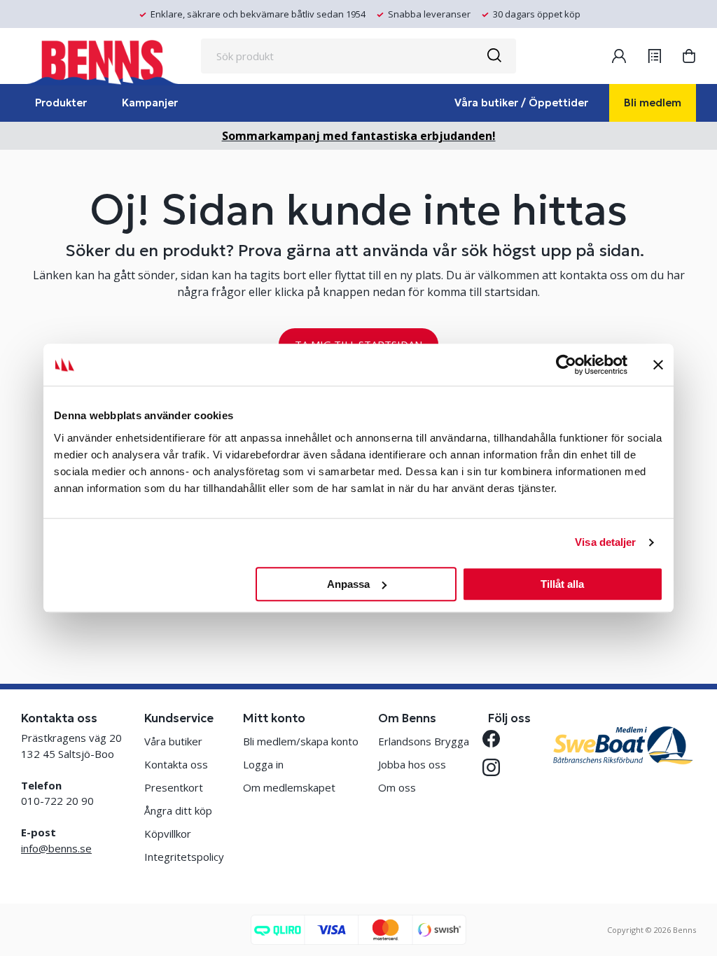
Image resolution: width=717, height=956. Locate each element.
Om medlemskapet (289, 787)
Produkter (61, 102)
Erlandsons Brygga (423, 741)
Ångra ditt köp (178, 810)
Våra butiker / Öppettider (521, 102)
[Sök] (493, 55)
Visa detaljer (605, 542)
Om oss (397, 787)
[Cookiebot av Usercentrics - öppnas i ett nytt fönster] (566, 364)
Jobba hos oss (412, 764)
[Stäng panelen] (658, 365)
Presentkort (173, 787)
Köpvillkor (167, 834)
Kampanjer (150, 102)
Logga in (263, 764)
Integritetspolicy (184, 857)
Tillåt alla (562, 584)
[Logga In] (619, 56)
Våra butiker (173, 741)
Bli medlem (652, 102)
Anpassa (348, 584)
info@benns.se (56, 848)
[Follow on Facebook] (496, 738)
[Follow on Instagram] (496, 767)
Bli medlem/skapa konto (300, 741)
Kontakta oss (176, 764)
